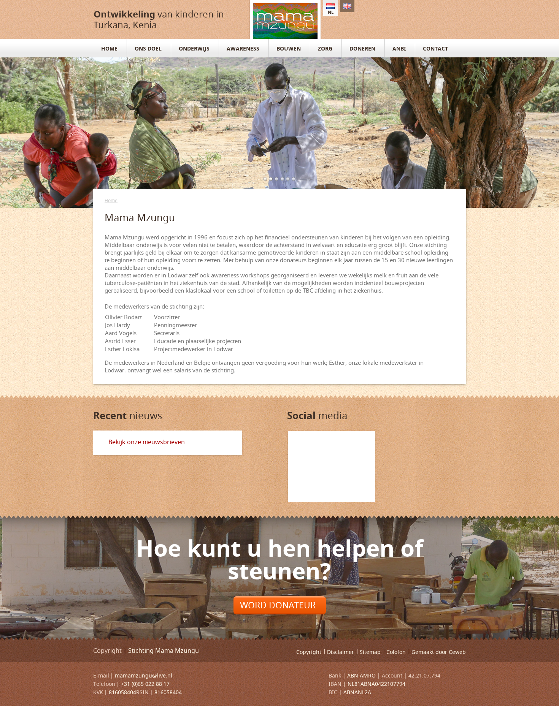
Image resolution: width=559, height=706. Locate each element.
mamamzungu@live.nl (143, 675)
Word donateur (278, 605)
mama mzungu (285, 19)
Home (111, 200)
